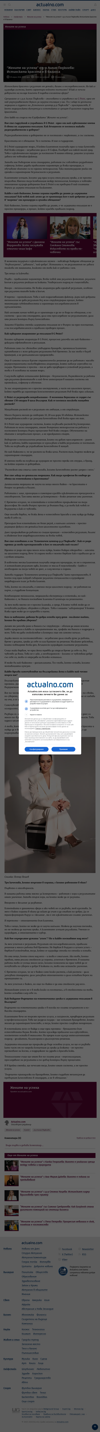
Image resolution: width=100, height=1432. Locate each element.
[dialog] (50, 716)
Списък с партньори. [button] (42, 728)
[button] (50, 714)
